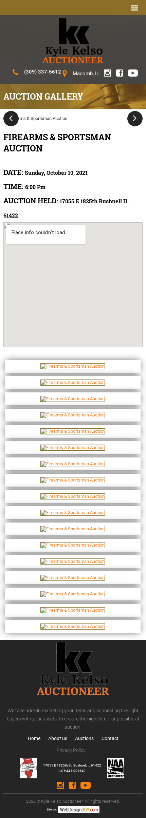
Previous (11, 118)
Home (34, 738)
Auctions (84, 738)
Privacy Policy (71, 750)
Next (135, 118)
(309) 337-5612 (42, 72)
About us (57, 738)
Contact (110, 738)
